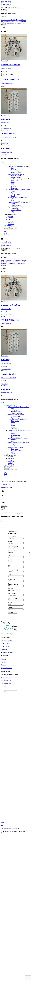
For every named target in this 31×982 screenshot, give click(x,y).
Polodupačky (14, 169)
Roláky (13, 182)
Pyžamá (13, 203)
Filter (2, 508)
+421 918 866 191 (6, 683)
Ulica (10, 555)
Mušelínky (10, 216)
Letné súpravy (11, 220)
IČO (9, 574)
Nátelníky (13, 199)
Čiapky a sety (14, 208)
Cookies (3, 822)
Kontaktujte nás (5, 520)
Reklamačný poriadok (7, 640)
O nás (5, 233)
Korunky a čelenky (16, 210)
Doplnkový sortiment (6, 668)
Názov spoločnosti (13, 546)
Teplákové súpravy (16, 177)
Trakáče (13, 196)
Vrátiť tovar (4, 649)
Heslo (10, 603)
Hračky (13, 213)
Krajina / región (12, 551)
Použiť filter (4, 506)
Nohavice (13, 191)
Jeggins (18, 20)
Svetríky (13, 186)
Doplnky (13, 20)
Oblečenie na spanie (6, 23)
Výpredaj (6, 228)
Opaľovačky (11, 224)
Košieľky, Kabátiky (16, 172)
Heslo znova (11, 607)
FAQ (5, 231)
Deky (12, 211)
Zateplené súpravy (16, 175)
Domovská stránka (6, 1)
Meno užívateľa (12, 593)
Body (12, 168)
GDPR (2, 825)
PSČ (9, 565)
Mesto (10, 560)
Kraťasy (10, 219)
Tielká (12, 200)
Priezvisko (11, 541)
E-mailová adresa (13, 598)
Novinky (6, 227)
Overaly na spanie (16, 205)
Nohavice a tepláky (21, 21)
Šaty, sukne (14, 188)
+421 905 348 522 (6, 680)
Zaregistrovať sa (5, 484)
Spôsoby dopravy (5, 646)
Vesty (12, 183)
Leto (7, 21)
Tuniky (19, 23)
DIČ (12, 579)
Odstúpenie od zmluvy (7, 652)
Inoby (2, 832)
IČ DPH (13, 584)
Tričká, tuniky (15, 180)
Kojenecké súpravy (16, 171)
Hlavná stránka (5, 487)
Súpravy (14, 23)
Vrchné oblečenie (12, 178)
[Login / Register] (6, 4)
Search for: (5, 8)
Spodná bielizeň (12, 197)
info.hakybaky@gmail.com (8, 677)
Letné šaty (10, 222)
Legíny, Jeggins (15, 194)
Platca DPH (14, 589)
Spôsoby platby (5, 643)
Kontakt (6, 234)
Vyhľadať (3, 9)
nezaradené (12, 21)
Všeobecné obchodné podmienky (10, 828)
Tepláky (13, 192)
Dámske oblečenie (6, 20)
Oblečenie (7, 164)
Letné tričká (11, 217)
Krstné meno (12, 536)
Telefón (13, 570)
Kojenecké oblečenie (13, 166)
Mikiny (13, 185)
